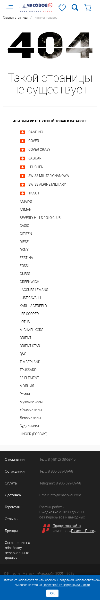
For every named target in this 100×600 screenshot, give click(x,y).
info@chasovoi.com (65, 495)
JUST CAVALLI (30, 298)
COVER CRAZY (39, 149)
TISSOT (33, 193)
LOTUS (25, 322)
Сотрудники (15, 471)
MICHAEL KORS (31, 330)
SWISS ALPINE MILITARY (47, 184)
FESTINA (26, 258)
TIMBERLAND (30, 362)
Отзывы (11, 519)
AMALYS (26, 202)
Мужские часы (31, 402)
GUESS (25, 274)
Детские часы (30, 418)
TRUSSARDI (28, 370)
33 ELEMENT (29, 378)
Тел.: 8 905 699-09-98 (56, 471)
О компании (15, 459)
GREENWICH (29, 282)
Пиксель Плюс (82, 531)
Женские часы (31, 410)
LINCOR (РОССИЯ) (34, 434)
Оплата (11, 483)
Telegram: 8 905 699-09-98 (60, 483)
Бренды (11, 531)
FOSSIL (25, 266)
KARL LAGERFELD (33, 306)
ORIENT (25, 338)
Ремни (25, 394)
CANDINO (35, 132)
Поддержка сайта (67, 526)
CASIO (24, 226)
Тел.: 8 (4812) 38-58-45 (57, 459)
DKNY (24, 250)
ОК (52, 593)
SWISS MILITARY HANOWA (48, 176)
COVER (33, 141)
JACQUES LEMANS (34, 290)
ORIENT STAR (30, 346)
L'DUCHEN (35, 167)
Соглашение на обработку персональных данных (17, 550)
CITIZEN (26, 234)
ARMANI (26, 210)
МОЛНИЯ (27, 386)
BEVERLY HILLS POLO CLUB (40, 218)
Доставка (13, 495)
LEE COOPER (29, 314)
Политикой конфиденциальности (66, 585)
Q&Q (23, 354)
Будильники (29, 426)
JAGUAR (35, 158)
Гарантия (12, 507)
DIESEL (25, 242)
